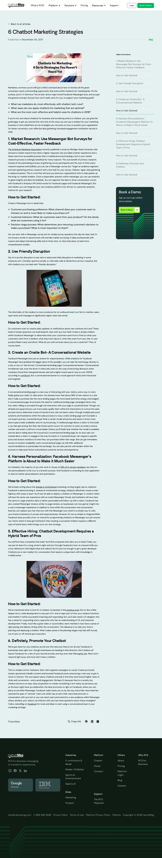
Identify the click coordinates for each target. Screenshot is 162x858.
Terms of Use (77, 814)
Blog (120, 780)
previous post (72, 610)
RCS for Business (143, 762)
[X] (97, 721)
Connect (98, 771)
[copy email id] (69, 721)
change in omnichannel (46, 487)
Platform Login (122, 773)
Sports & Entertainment (73, 776)
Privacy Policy (60, 814)
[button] (54, 5)
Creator (98, 760)
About (121, 760)
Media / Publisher (74, 769)
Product (69, 802)
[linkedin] (92, 721)
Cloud (97, 766)
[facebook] (86, 721)
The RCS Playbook (99, 801)
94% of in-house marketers (73, 467)
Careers (122, 785)
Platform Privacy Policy (98, 814)
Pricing (121, 766)
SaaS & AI (70, 783)
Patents (116, 814)
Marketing (70, 797)
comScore (25, 375)
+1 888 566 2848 (42, 814)
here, (16, 121)
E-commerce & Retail (73, 762)
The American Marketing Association (25, 149)
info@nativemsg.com (19, 814)
